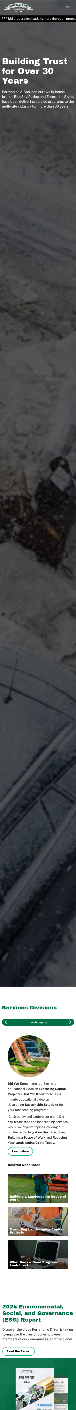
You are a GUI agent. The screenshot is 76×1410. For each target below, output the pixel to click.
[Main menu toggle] (67, 8)
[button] (6, 1022)
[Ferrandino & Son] (18, 8)
